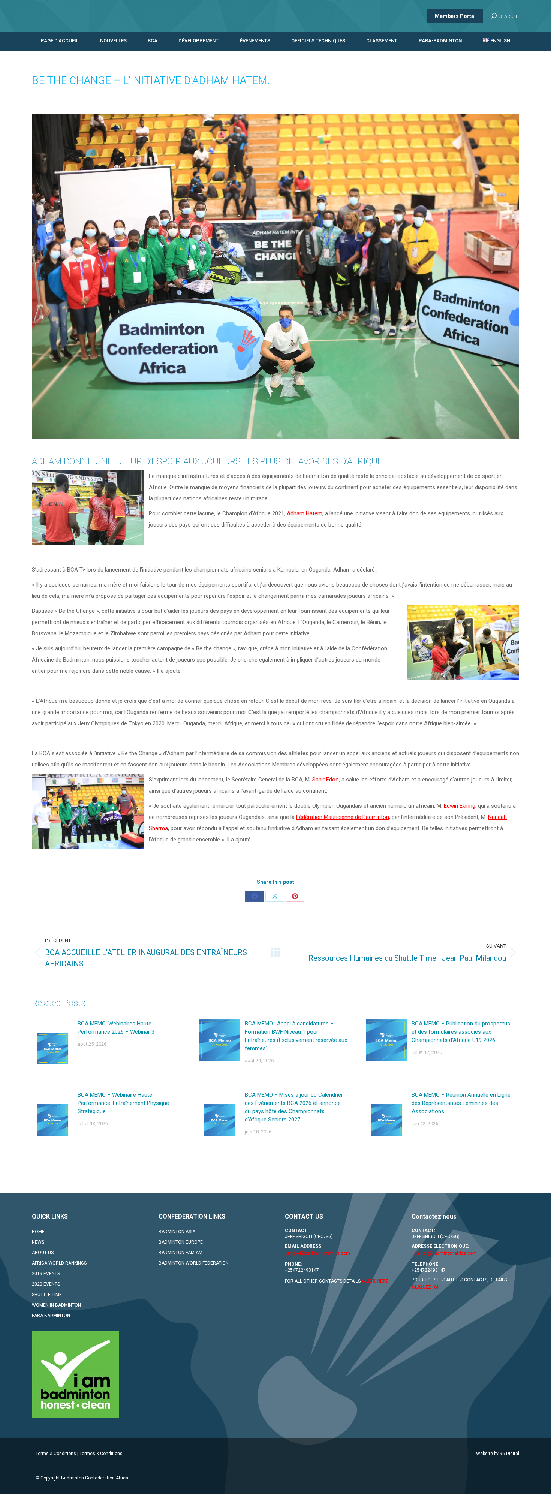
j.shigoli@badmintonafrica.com (317, 1253)
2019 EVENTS (46, 1273)
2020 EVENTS (46, 1284)
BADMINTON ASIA (177, 1231)
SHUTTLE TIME (47, 1294)
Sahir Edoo (325, 779)
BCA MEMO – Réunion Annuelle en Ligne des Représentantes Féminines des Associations (461, 1103)
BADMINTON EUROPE (181, 1242)
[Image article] (52, 1048)
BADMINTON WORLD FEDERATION (194, 1263)
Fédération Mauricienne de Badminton (342, 817)
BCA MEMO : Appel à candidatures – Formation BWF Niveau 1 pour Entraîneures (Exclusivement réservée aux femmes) (296, 1036)
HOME (38, 1231)
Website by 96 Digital (497, 1453)
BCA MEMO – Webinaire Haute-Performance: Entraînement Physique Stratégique (123, 1103)
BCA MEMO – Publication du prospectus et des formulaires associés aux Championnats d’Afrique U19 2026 (461, 1031)
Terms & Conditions (56, 1453)
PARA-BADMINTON (51, 1315)
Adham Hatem (304, 513)
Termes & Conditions (101, 1453)
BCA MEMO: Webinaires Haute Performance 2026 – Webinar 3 (116, 1027)
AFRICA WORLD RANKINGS (59, 1263)
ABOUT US (43, 1252)
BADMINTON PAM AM (180, 1252)
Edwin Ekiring (459, 805)
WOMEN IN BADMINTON (56, 1305)
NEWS (38, 1242)
